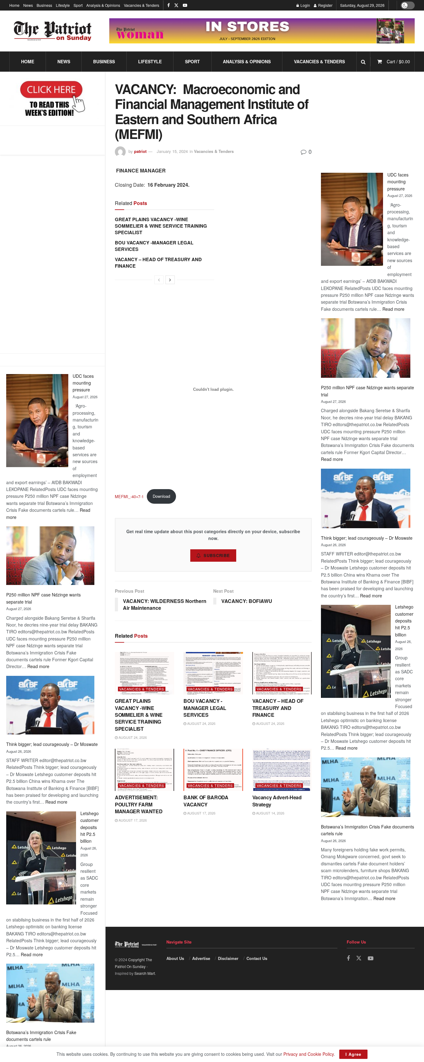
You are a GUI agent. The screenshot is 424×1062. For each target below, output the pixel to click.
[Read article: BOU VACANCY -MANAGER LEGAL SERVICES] (213, 673)
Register (324, 5)
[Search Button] (363, 61)
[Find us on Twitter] (176, 5)
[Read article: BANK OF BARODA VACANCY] (213, 770)
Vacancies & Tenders (141, 5)
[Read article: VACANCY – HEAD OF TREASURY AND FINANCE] (282, 673)
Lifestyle (63, 5)
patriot (140, 151)
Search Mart (144, 973)
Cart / (398, 61)
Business (44, 5)
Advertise (201, 958)
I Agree (353, 1054)
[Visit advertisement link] (262, 31)
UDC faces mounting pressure (83, 383)
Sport (78, 5)
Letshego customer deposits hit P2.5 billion (89, 827)
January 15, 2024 (172, 151)
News (28, 5)
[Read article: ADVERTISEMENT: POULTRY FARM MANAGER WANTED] (144, 770)
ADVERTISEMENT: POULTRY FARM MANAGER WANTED (139, 804)
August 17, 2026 (132, 820)
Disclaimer (228, 958)
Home (14, 5)
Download (161, 496)
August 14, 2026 (269, 812)
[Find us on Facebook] (168, 5)
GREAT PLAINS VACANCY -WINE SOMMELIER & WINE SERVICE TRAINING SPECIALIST (161, 226)
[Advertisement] (52, 254)
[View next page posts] (170, 279)
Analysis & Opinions (103, 5)
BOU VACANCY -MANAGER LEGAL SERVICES (154, 245)
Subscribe (217, 555)
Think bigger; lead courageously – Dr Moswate (52, 744)
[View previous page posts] (159, 279)
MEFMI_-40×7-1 (129, 496)
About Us (175, 958)
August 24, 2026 (132, 737)
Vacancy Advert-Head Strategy (277, 801)
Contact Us (256, 958)
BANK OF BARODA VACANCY (205, 801)
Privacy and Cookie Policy (308, 1054)
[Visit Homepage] (52, 31)
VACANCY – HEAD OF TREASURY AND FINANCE (158, 262)
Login (305, 5)
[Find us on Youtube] (185, 5)
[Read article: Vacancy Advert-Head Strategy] (282, 770)
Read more (38, 666)
